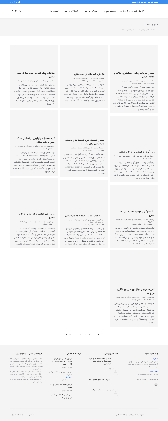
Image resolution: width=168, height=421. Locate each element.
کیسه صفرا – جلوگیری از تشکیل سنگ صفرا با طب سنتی (36, 140)
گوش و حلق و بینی (129, 156)
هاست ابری (15, 414)
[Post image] (115, 361)
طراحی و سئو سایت (27, 414)
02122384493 (141, 379)
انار (110, 369)
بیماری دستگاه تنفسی (138, 81)
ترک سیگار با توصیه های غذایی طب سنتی (136, 213)
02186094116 (13, 2)
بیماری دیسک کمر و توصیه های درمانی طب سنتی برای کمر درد (85, 142)
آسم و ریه (149, 219)
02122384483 (153, 379)
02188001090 (153, 374)
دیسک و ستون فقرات (96, 148)
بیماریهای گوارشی (37, 146)
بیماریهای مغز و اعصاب (45, 222)
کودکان (75, 78)
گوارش (25, 146)
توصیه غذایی (44, 81)
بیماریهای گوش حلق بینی (144, 156)
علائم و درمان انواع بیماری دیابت (99, 379)
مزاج (122, 297)
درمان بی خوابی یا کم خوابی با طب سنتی (37, 215)
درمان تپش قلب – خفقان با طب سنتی (85, 216)
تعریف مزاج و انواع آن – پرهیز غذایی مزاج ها (135, 291)
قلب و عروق (93, 222)
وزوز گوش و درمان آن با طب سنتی (136, 152)
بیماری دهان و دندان (138, 219)
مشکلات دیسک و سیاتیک (79, 148)
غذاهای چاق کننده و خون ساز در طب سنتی (36, 75)
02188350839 (143, 374)
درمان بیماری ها (83, 78)
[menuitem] (132, 11)
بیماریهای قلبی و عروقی (95, 220)
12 (70, 334)
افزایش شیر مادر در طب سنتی (89, 74)
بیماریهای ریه (125, 81)
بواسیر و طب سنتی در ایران (101, 390)
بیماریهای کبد (48, 146)
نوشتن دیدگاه (21, 81)
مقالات (117, 297)
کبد (30, 146)
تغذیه (51, 81)
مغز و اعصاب (33, 222)
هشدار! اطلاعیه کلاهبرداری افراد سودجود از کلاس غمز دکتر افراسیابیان (100, 361)
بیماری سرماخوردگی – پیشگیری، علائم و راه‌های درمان (134, 75)
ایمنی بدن (149, 81)
